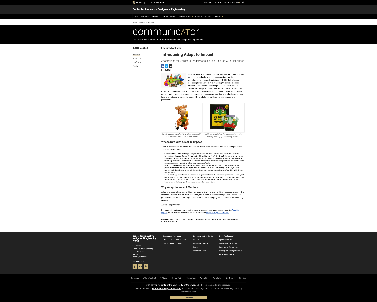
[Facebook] (135, 269)
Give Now (242, 278)
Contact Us (135, 278)
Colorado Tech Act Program (228, 243)
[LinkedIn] (147, 269)
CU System (164, 278)
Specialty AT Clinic (225, 240)
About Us (218, 16)
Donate (195, 247)
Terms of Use (191, 278)
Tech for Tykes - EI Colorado (172, 243)
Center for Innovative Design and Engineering (159, 9)
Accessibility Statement (227, 254)
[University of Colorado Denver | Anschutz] (149, 2)
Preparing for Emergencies (228, 247)
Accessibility (204, 278)
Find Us (196, 240)
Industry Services (185, 16)
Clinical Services (169, 16)
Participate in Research (201, 243)
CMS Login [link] (188, 297)
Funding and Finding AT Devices (230, 251)
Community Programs (203, 16)
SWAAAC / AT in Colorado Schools (175, 240)
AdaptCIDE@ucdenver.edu (217, 213)
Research (155, 16)
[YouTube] (141, 269)
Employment (230, 278)
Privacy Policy (177, 278)
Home (135, 23)
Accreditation (217, 278)
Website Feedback (149, 278)
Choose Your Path (199, 251)
